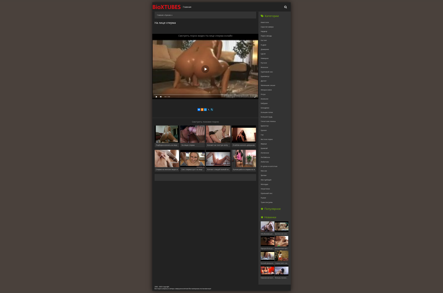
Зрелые (263, 175)
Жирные (264, 144)
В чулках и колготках (269, 166)
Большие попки (267, 112)
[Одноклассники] (202, 109)
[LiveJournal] (211, 109)
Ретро (263, 94)
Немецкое (265, 58)
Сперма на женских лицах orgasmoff (167, 169)
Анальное (264, 99)
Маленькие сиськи (268, 85)
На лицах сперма (188, 145)
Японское (264, 67)
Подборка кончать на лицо (166, 145)
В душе (263, 45)
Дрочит (264, 81)
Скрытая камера (267, 27)
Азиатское (265, 22)
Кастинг (264, 40)
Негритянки (265, 189)
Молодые (264, 184)
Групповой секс (267, 72)
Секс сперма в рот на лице (191, 169)
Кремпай (264, 148)
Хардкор (264, 31)
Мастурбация (266, 180)
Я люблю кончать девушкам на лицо (244, 145)
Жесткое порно (267, 139)
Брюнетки (264, 126)
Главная (187, 7)
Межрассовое (266, 90)
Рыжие (263, 198)
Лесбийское (265, 157)
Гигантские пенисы (268, 121)
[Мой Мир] (205, 109)
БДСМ (263, 54)
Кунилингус (265, 76)
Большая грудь (266, 117)
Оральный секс (266, 193)
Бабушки (264, 103)
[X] (208, 109)
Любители (265, 162)
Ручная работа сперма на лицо (244, 169)
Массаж (264, 171)
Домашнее (265, 49)
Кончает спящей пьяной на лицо (218, 169)
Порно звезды (266, 36)
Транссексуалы (266, 202)
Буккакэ (264, 130)
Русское (264, 63)
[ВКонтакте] (199, 109)
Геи (262, 135)
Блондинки (265, 108)
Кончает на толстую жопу (217, 145)
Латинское (265, 153)
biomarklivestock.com (166, 7)
